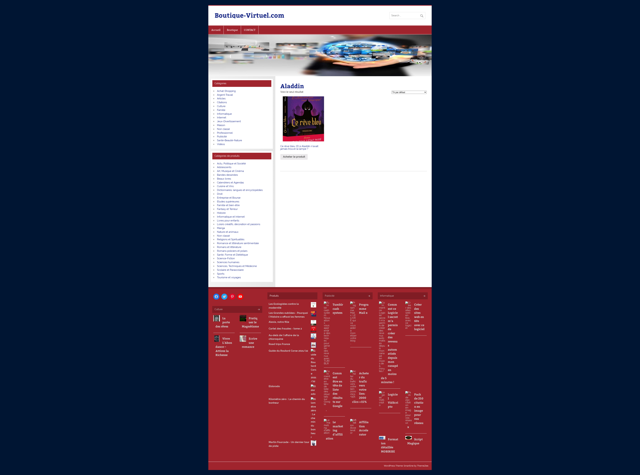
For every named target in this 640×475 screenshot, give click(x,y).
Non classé (223, 129)
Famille (221, 110)
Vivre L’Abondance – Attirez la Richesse (224, 346)
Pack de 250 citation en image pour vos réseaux (415, 410)
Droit (219, 193)
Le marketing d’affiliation (334, 430)
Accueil (215, 30)
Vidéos (221, 144)
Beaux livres (224, 178)
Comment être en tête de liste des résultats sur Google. (334, 391)
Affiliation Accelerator (363, 428)
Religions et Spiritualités (230, 239)
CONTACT (249, 30)
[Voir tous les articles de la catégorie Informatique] (424, 296)
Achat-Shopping (226, 91)
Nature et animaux (227, 231)
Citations (222, 102)
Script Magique (415, 441)
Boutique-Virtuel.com (249, 15)
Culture (221, 106)
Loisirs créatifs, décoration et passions (238, 224)
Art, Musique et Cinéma (230, 171)
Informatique (224, 113)
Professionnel (225, 132)
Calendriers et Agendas (230, 182)
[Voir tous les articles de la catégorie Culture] (258, 309)
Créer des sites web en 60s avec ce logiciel (419, 316)
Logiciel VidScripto (393, 400)
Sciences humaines (228, 262)
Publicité (222, 136)
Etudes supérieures (228, 201)
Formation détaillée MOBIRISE (389, 445)
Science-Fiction (226, 258)
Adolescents (224, 167)
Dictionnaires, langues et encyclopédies (240, 190)
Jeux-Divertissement (229, 121)
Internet (221, 117)
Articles (221, 98)
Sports (220, 273)
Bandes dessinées (227, 174)
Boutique (232, 30)
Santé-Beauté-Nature (229, 140)
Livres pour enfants (228, 220)
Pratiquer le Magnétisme (250, 322)
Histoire (221, 212)
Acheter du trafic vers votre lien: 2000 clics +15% (360, 387)
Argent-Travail (225, 94)
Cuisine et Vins (225, 186)
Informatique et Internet (231, 216)
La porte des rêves (223, 322)
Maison (221, 125)
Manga (221, 228)
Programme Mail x (363, 308)
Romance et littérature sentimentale (238, 243)
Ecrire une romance (249, 342)
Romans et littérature (229, 247)
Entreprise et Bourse (228, 197)
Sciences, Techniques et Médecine (237, 266)
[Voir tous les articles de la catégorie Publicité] (369, 296)
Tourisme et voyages (229, 277)
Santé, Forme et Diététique (232, 254)
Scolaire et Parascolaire (230, 269)
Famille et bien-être (228, 205)
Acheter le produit (294, 156)
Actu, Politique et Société (231, 163)
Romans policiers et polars (232, 250)
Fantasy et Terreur (227, 209)
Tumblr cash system (338, 308)
